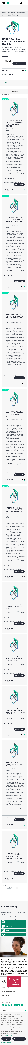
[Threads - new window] (12, 1005)
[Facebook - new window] (15, 1005)
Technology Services (20, 12)
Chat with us (11, 74)
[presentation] (26, 83)
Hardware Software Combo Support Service (9, 14)
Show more (5, 56)
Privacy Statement (9, 1035)
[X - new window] (6, 1005)
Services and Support (11, 12)
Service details (5, 70)
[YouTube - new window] (19, 1005)
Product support (9, 926)
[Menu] (25, 2)
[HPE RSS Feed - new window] (22, 1005)
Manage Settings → (7, 1042)
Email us (7, 930)
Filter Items (15, 91)
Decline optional (19, 1039)
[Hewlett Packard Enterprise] (5, 2)
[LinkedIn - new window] (3, 1005)
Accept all (6, 1039)
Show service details (8, 178)
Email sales (5, 995)
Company (5, 1010)
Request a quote (19, 184)
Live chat (7, 921)
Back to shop (4, 12)
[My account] (21, 2)
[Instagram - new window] (9, 1005)
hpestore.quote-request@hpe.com (10, 919)
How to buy (8, 934)
